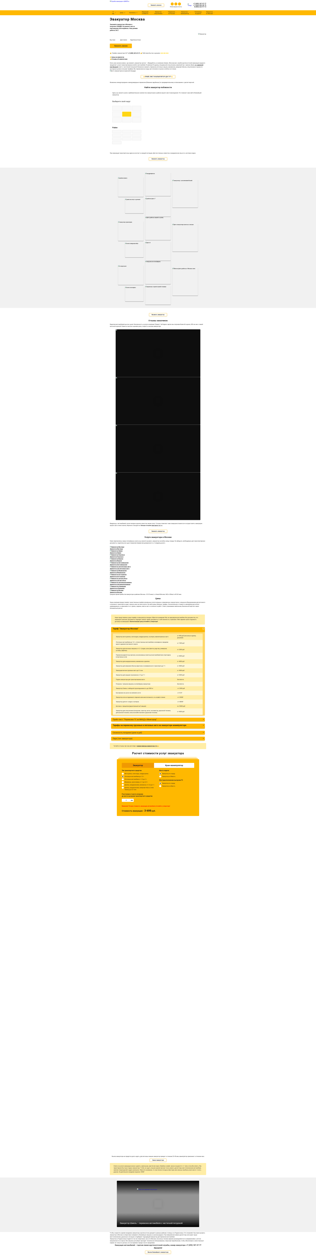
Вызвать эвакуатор (158, 314)
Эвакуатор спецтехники (158, 12)
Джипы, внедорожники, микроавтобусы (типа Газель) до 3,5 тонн (139, 788)
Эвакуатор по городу (168, 773)
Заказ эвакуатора (158, 1160)
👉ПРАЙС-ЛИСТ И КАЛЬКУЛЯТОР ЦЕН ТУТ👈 (158, 76)
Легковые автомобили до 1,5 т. (134, 776)
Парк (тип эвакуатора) (122, 738)
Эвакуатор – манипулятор (185, 12)
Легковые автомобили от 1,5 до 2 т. (136, 779)
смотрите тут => (157, 525)
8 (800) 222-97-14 (200, 7)
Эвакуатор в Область (168, 776)
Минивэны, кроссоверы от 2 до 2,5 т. (136, 782)
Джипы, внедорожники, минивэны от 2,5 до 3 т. (140, 785)
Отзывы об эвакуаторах (119, 59)
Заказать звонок (156, 5)
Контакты (132, 12)
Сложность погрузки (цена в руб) (127, 733)
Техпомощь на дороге (198, 12)
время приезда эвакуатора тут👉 (148, 746)
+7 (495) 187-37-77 (199, 3)
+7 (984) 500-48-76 (199, 5)
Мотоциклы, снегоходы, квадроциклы (136, 773)
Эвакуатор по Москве (209, 12)
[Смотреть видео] (158, 353)
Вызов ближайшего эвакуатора (158, 1252)
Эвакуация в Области (145, 12)
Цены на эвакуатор (118, 57)
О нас (113, 12)
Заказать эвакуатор (158, 159)
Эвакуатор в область (168, 786)
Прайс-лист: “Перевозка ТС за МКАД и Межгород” (135, 719)
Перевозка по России (171, 12)
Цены (121, 12)
